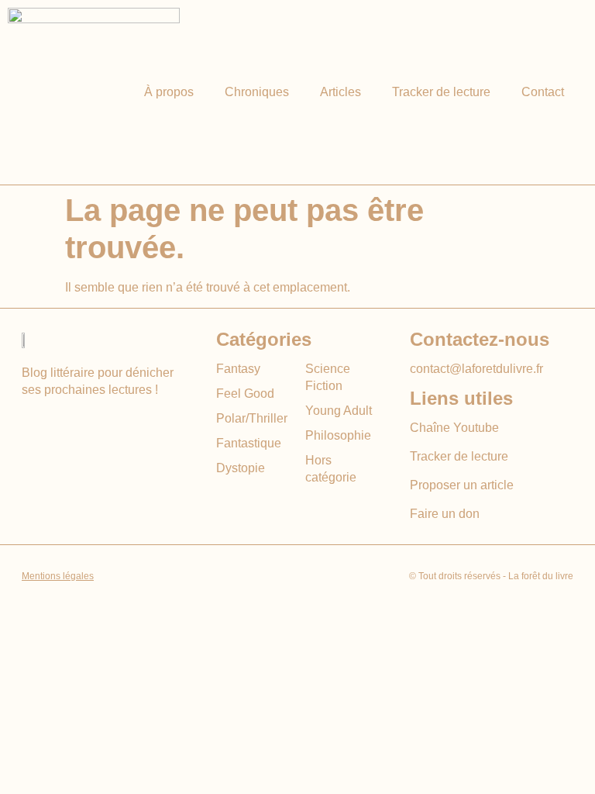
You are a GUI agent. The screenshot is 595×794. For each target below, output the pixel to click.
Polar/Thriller (251, 418)
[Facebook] (88, 423)
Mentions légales (58, 576)
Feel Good (245, 393)
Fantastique (248, 443)
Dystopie (240, 468)
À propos (169, 91)
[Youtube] (31, 423)
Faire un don (445, 513)
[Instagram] (60, 423)
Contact (542, 91)
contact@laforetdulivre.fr (476, 368)
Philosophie (338, 435)
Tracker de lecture (441, 91)
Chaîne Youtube (454, 427)
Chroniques (257, 91)
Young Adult (338, 410)
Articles (340, 91)
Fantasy (238, 368)
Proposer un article (462, 485)
